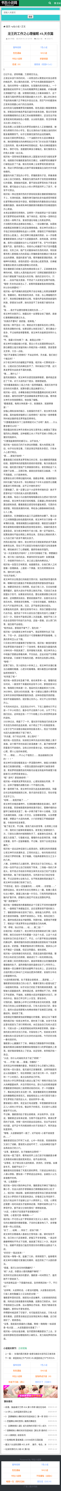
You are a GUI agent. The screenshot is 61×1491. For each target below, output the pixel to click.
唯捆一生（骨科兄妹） (16, 1481)
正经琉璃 (22, 1348)
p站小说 (16, 26)
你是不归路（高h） (17, 1382)
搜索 (30, 17)
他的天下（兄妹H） (43, 1382)
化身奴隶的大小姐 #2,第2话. (17, 1449)
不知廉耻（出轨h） (44, 1476)
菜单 (58, 3)
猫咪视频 (17, 47)
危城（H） (17, 64)
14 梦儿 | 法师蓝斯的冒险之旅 (18, 1412)
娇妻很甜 (44, 59)
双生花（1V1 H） (45, 1481)
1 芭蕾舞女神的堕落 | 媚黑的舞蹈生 (20, 1421)
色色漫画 (17, 53)
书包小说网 (17, 59)
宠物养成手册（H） (43, 1376)
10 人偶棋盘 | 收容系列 (15, 1435)
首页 (8, 26)
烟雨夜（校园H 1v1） (43, 64)
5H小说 (44, 53)
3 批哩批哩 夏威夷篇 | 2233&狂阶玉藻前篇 (24, 1440)
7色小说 (43, 47)
